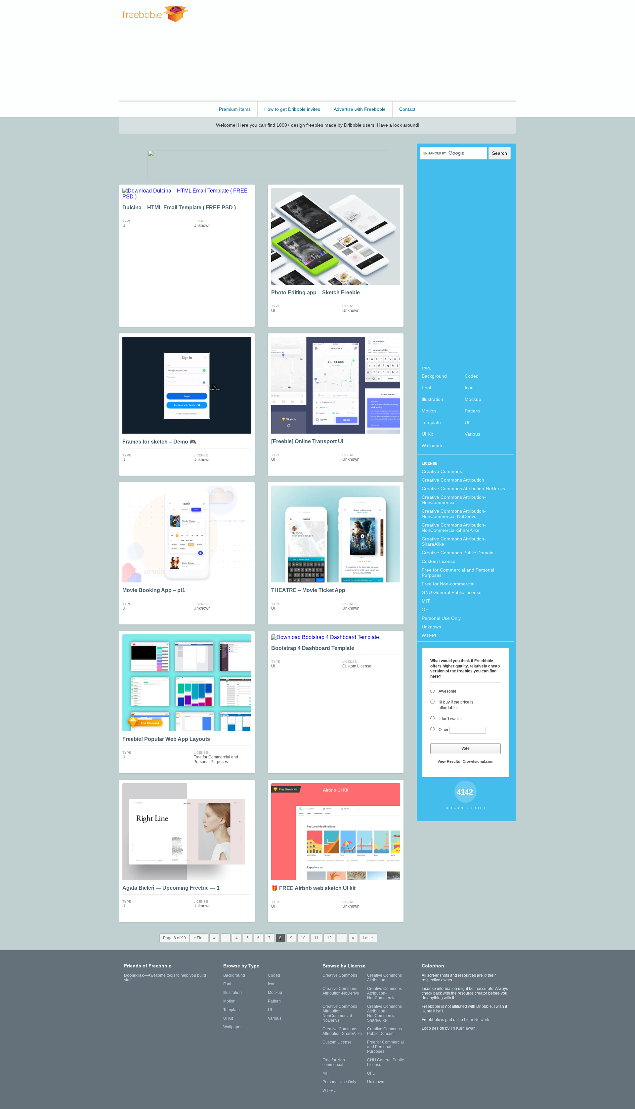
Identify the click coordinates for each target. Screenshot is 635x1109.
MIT (426, 601)
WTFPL (430, 635)
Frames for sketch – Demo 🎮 (159, 442)
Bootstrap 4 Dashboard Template (312, 648)
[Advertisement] (395, 49)
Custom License (438, 561)
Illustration (432, 399)
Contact (407, 109)
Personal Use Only (441, 618)
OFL (426, 609)
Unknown (431, 626)
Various (472, 434)
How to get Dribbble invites (292, 109)
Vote (465, 748)
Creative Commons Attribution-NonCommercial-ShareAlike (454, 527)
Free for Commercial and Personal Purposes (458, 572)
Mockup (473, 399)
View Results (449, 761)
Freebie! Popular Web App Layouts (166, 739)
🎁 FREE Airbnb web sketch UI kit (313, 888)
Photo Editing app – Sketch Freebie (315, 292)
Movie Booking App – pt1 (153, 590)
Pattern (472, 410)
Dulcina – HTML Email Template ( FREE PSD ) (179, 207)
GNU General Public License (452, 592)
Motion (429, 410)
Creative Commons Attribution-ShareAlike (454, 541)
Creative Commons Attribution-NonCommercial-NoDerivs (454, 513)
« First (198, 938)
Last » (368, 938)
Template (431, 422)
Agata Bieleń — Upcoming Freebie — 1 (171, 888)
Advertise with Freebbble (360, 109)
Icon (469, 387)
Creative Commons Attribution (453, 480)
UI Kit (427, 434)
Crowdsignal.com (478, 761)
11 (316, 938)
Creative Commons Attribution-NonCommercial (454, 499)
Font (426, 387)
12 (329, 938)
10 (303, 938)
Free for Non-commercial (448, 583)
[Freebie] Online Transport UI (307, 441)
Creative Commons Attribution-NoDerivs (463, 488)
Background (434, 376)
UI (467, 422)
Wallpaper (432, 445)
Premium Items (235, 109)
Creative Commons (442, 471)
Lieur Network (476, 1019)
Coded (472, 376)
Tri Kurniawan (463, 1028)
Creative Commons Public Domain (457, 552)
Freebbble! (155, 13)
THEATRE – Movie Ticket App (308, 590)
